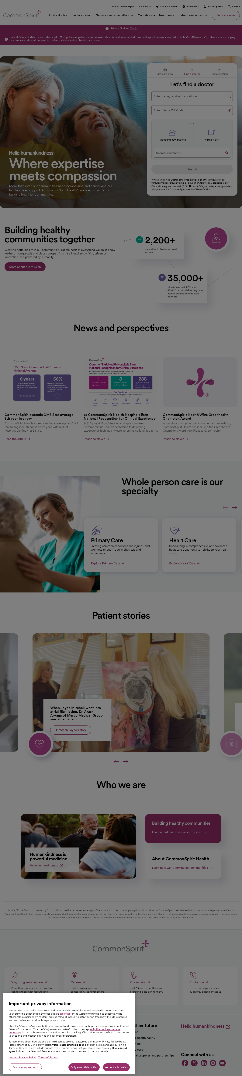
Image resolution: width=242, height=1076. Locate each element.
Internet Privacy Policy (22, 1057)
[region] (69, 1033)
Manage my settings (25, 1067)
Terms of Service (48, 1057)
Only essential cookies (84, 1067)
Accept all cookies (116, 1067)
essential (65, 1013)
